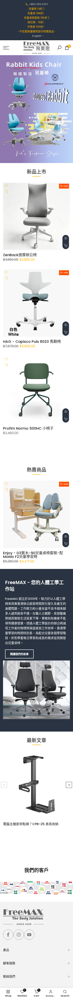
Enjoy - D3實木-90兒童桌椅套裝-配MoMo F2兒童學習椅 (33, 554)
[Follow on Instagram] (19, 935)
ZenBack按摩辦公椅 (20, 254)
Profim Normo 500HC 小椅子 (28, 428)
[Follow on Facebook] (8, 935)
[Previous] (4, 785)
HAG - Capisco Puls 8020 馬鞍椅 (32, 341)
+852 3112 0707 (38, 4)
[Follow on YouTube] (29, 935)
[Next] (69, 785)
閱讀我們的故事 (19, 654)
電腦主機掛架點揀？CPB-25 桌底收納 (30, 824)
